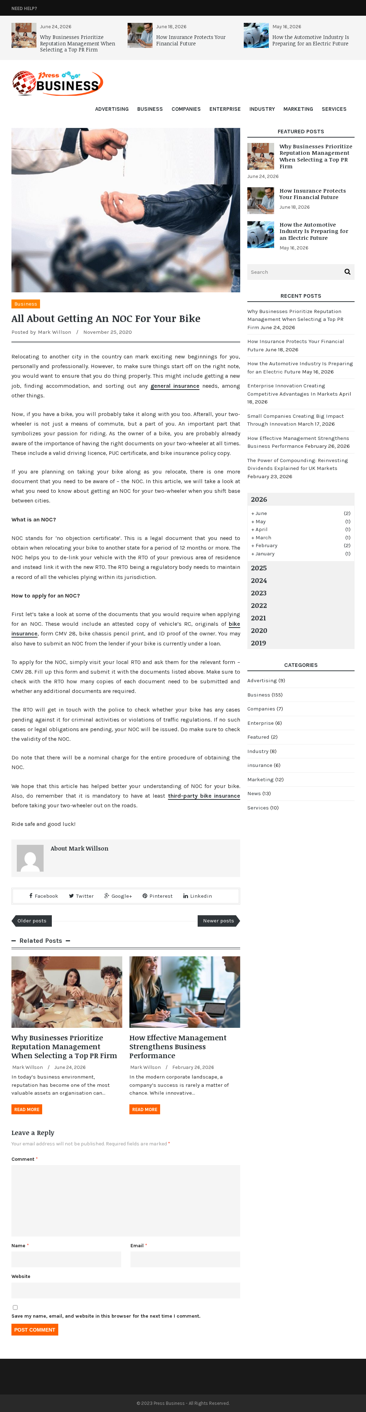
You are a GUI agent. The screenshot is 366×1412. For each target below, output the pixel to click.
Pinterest (161, 896)
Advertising (112, 109)
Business (150, 109)
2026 (259, 499)
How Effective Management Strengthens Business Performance (178, 1046)
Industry (262, 109)
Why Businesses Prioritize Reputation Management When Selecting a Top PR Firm (77, 43)
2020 (259, 630)
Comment (24, 1159)
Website (20, 1276)
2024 (259, 580)
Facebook (46, 896)
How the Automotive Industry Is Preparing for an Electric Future (310, 40)
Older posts (32, 920)
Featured (258, 737)
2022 (259, 605)
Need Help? (24, 8)
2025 (259, 568)
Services (334, 109)
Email (138, 1246)
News (254, 793)
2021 (258, 618)
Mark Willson (54, 332)
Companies (186, 109)
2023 (259, 593)
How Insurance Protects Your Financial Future (191, 40)
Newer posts (218, 920)
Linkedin (201, 896)
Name (20, 1246)
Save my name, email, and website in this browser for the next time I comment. (106, 1316)
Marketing (298, 109)
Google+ (122, 896)
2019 (258, 643)
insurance (259, 765)
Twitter (85, 896)
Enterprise (225, 109)
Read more (26, 1109)
